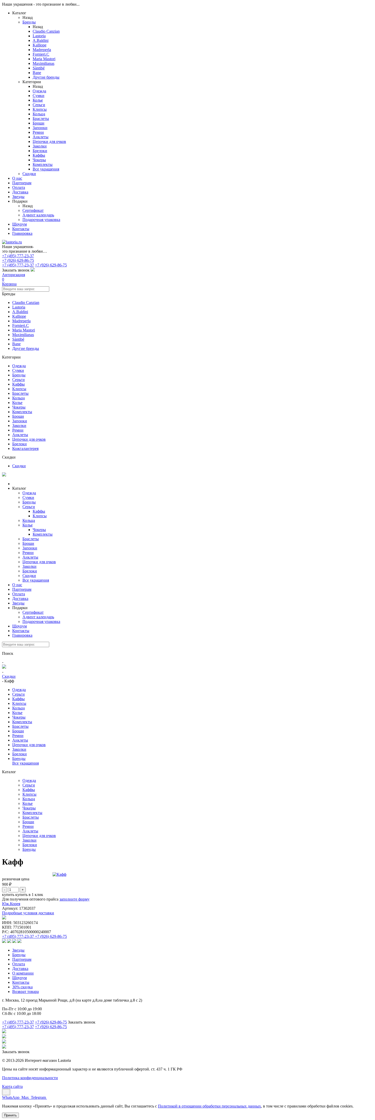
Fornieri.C (20, 325)
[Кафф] (59, 874)
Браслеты (20, 393)
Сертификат (33, 210)
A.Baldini (20, 312)
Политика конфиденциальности (30, 1078)
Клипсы (19, 389)
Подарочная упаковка (41, 219)
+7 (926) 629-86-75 (18, 260)
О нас (17, 178)
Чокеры (19, 407)
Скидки (19, 466)
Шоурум (19, 224)
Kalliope (19, 316)
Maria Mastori (23, 330)
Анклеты (20, 435)
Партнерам (21, 183)
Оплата (18, 187)
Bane (16, 344)
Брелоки (19, 444)
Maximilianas (23, 335)
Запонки (19, 421)
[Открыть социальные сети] (6, 1092)
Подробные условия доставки (28, 913)
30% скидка (22, 987)
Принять (10, 1115)
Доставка (20, 192)
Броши (18, 416)
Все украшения (35, 580)
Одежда (19, 366)
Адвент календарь (38, 215)
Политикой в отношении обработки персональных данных (209, 1106)
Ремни (17, 430)
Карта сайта (12, 1086)
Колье (17, 402)
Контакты (20, 229)
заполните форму (74, 899)
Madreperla (21, 321)
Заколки (19, 425)
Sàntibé (18, 339)
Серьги (18, 379)
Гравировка (22, 233)
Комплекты (22, 412)
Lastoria (18, 307)
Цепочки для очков (29, 439)
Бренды (29, 22)
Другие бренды (25, 348)
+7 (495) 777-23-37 (18, 256)
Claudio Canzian (25, 302)
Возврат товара (25, 991)
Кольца (18, 398)
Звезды (18, 196)
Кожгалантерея (25, 448)
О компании (23, 973)
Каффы (18, 384)
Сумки (18, 370)
